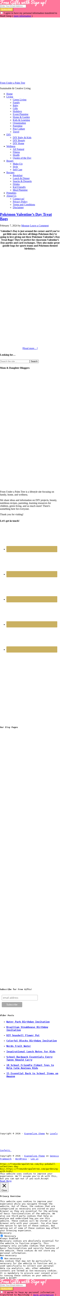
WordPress (21, 1159)
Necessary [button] (6, 1233)
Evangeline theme (34, 1133)
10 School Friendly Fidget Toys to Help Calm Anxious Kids (30, 1067)
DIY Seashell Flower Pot (23, 1035)
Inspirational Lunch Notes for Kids (30, 1051)
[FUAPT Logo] (24, 779)
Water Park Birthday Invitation (28, 1021)
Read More (6, 1181)
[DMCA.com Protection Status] (19, 1150)
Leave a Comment (39, 225)
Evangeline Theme (34, 1156)
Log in (34, 1159)
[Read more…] (30, 348)
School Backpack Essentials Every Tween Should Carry (29, 1058)
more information (22, 16)
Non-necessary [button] (8, 1255)
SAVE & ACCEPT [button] (8, 1278)
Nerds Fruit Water (18, 1046)
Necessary (10, 1236)
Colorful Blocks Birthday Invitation (31, 1040)
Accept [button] (45, 1178)
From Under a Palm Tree (12, 82)
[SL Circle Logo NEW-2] (24, 828)
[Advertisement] (30, 47)
